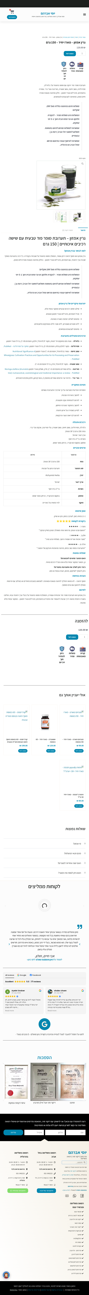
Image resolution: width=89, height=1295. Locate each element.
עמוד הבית (82, 37)
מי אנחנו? (77, 843)
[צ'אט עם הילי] (6, 1275)
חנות (76, 37)
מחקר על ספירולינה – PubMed (16, 346)
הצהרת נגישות (57, 1290)
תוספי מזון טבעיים (68, 37)
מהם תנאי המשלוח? (72, 853)
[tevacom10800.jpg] (61, 185)
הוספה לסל (70, 53)
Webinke (13, 1290)
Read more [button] (21, 1011)
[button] (84, 14)
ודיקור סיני (73, 1171)
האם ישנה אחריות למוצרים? (69, 863)
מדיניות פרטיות (34, 1290)
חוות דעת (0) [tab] (67, 230)
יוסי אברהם (48, 13)
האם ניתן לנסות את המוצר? (69, 872)
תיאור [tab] (83, 230)
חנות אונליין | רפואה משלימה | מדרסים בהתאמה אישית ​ (47, 16)
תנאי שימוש (45, 1290)
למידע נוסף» (66, 1190)
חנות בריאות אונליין (68, 1175)
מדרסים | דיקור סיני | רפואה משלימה (77, 1157)
